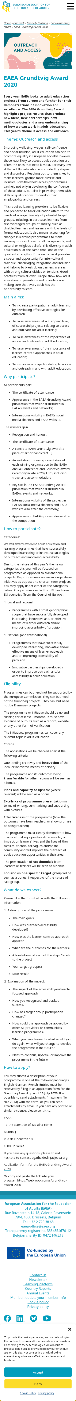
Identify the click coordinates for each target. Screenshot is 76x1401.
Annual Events (38, 1293)
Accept (38, 1372)
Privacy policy (46, 1393)
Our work (18, 23)
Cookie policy (38, 1302)
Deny (38, 1384)
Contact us (38, 1275)
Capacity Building (37, 23)
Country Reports (38, 1288)
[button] (70, 1329)
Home (7, 23)
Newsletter (38, 1280)
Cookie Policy (28, 1393)
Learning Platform (38, 1284)
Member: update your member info (38, 1297)
